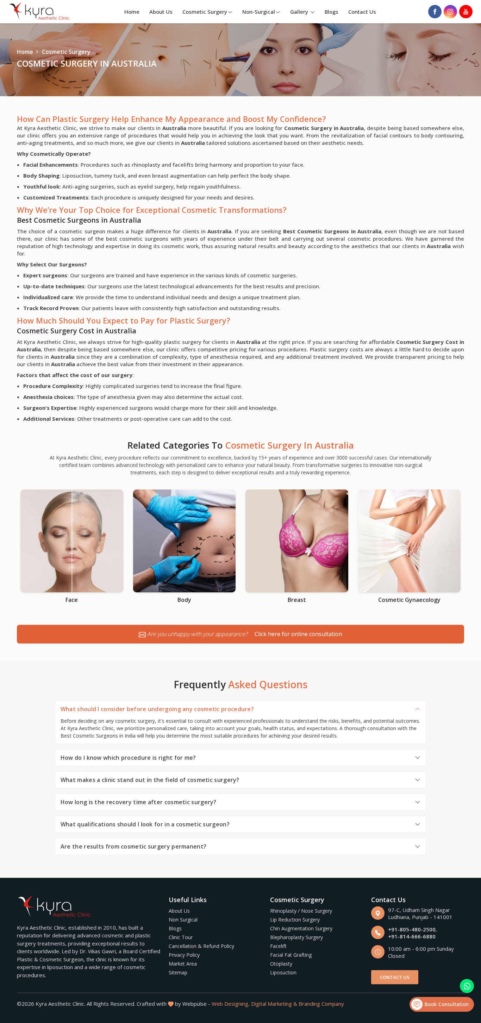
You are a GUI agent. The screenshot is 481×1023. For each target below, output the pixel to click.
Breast (297, 600)
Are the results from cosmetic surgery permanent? (133, 846)
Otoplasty (281, 963)
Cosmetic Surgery (204, 11)
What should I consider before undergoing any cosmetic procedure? (157, 709)
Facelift (278, 946)
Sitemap (178, 972)
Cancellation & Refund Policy (201, 946)
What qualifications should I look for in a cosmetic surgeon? (145, 824)
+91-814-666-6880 (412, 936)
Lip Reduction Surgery (295, 919)
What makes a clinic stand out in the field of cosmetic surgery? (150, 780)
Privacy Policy (184, 954)
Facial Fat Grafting (291, 954)
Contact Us (362, 11)
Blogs (331, 11)
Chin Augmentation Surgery (301, 928)
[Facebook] (435, 11)
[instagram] (450, 11)
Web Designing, (231, 1003)
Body (184, 600)
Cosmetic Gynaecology (409, 600)
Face (71, 600)
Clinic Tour (181, 937)
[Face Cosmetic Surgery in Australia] (71, 540)
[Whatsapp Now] (467, 986)
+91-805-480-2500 (412, 929)
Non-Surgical (258, 11)
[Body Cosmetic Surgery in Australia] (184, 540)
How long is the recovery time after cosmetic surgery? (139, 802)
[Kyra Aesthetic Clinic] (40, 11)
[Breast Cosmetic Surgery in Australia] (296, 540)
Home (131, 11)
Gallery (300, 11)
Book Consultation (446, 1004)
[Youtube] (466, 11)
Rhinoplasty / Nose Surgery (301, 910)
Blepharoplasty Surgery (296, 937)
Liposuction (283, 972)
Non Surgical (183, 919)
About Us (161, 11)
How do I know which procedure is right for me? (128, 758)
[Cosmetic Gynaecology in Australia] (409, 540)
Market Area (183, 963)
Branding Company (321, 1003)
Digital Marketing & (274, 1003)
